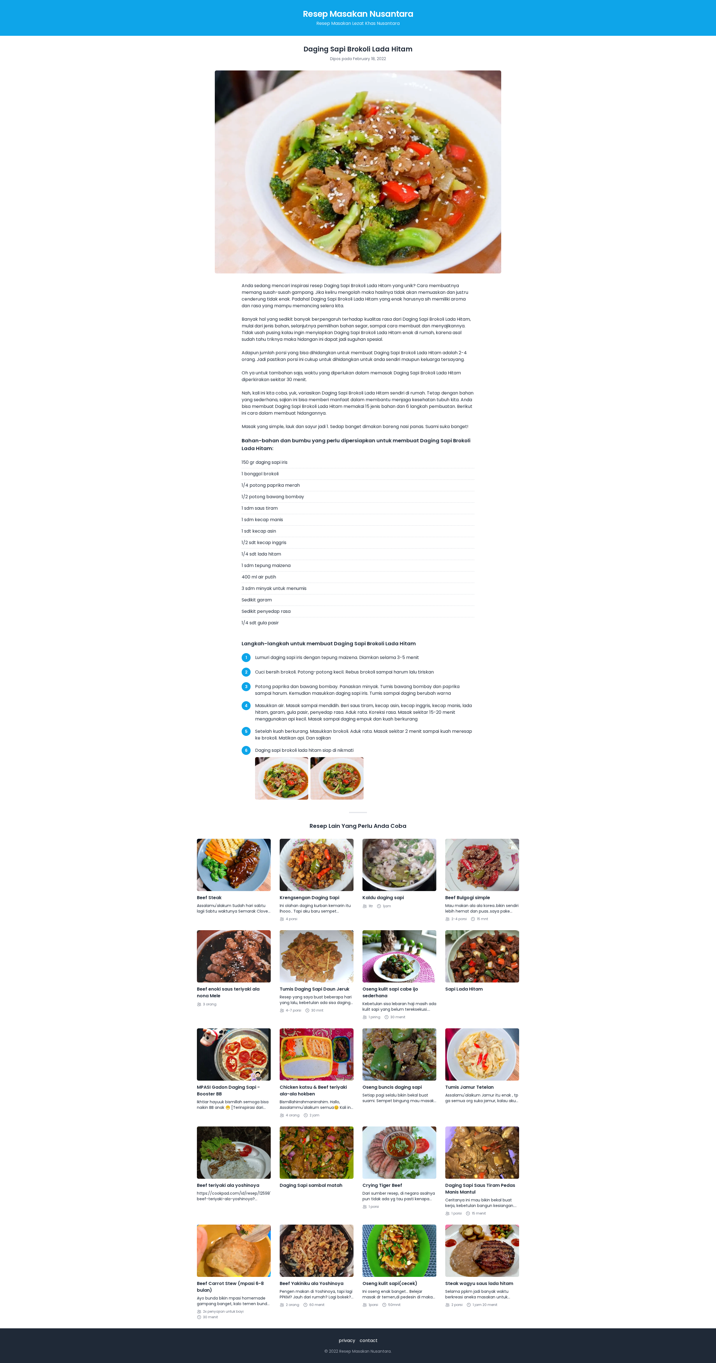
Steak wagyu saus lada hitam (479, 1283)
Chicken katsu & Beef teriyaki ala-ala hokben (313, 1090)
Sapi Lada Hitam (464, 989)
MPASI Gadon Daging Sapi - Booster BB (228, 1090)
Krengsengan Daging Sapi (309, 897)
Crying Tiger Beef (382, 1185)
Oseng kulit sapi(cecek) (389, 1283)
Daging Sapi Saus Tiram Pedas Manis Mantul (480, 1188)
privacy (347, 1340)
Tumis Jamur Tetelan (469, 1087)
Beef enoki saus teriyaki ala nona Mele (228, 992)
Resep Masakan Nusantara (358, 14)
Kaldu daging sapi (383, 897)
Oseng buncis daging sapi (392, 1087)
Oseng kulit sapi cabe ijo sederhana (390, 992)
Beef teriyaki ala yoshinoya (228, 1185)
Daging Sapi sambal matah (311, 1185)
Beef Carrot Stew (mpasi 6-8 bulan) (230, 1286)
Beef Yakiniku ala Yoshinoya (311, 1283)
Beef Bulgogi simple (467, 897)
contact (369, 1340)
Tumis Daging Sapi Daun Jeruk (314, 989)
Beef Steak (209, 897)
